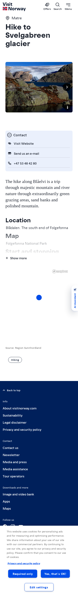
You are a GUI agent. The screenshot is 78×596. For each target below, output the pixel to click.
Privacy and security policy (22, 429)
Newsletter (11, 455)
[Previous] (11, 87)
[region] (39, 301)
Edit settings (39, 587)
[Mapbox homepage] (60, 271)
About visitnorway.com (19, 408)
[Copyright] (67, 107)
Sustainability (12, 415)
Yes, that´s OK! (55, 574)
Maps (7, 508)
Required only (23, 574)
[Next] (67, 87)
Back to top (13, 390)
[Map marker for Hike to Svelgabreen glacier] (39, 297)
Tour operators (13, 476)
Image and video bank (18, 494)
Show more (18, 258)
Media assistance (15, 469)
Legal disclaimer (14, 422)
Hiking (15, 359)
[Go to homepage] (14, 6)
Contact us (10, 447)
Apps (6, 501)
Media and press (15, 462)
